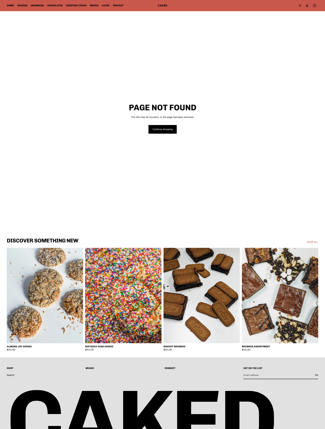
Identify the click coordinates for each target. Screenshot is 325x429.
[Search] (300, 5)
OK (316, 374)
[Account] (307, 5)
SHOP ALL (312, 242)
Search (10, 374)
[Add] (156, 338)
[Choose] (78, 338)
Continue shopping (163, 129)
